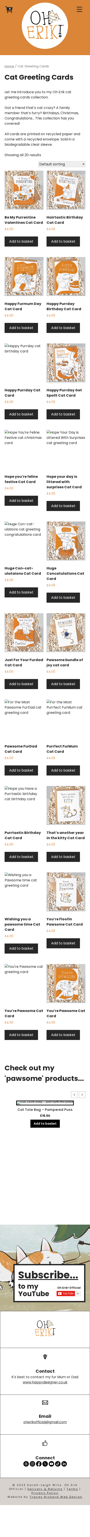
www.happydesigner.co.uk (45, 1382)
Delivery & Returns (45, 1489)
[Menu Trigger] (79, 9)
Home (9, 66)
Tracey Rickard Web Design (56, 1497)
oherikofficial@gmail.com (45, 1422)
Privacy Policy (45, 1493)
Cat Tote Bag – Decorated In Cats (45, 1109)
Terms (72, 1489)
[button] (82, 1094)
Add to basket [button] (21, 241)
